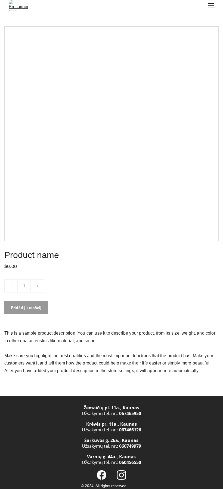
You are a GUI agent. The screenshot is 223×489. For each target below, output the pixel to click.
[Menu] (211, 5)
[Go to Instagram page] (121, 475)
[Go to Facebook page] (101, 475)
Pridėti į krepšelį (26, 308)
